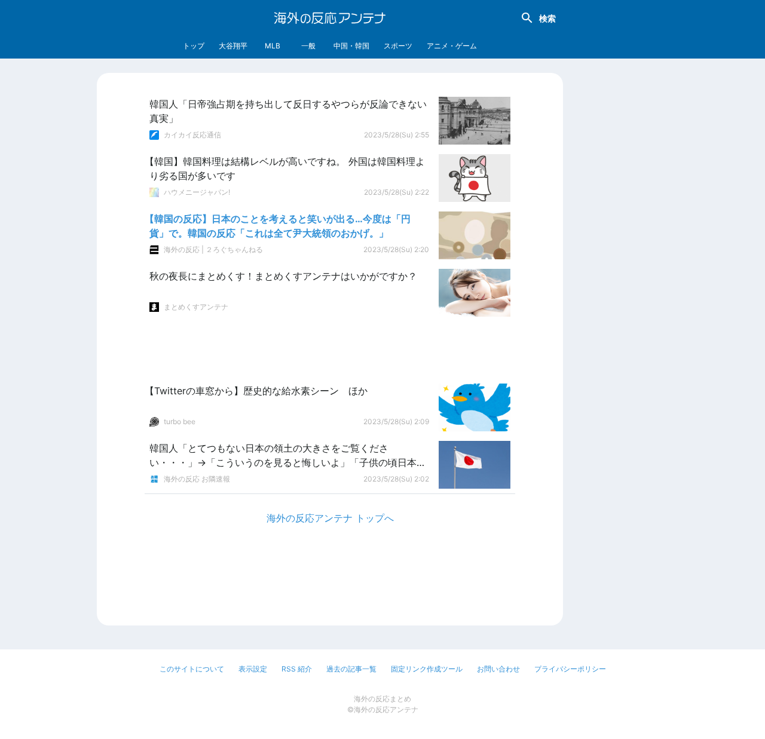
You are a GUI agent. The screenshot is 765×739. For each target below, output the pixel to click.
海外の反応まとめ (382, 698)
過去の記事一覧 (351, 668)
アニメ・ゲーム (452, 45)
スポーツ (398, 45)
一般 (308, 45)
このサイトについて (192, 668)
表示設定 (252, 668)
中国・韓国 (351, 45)
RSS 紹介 (296, 668)
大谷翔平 (233, 45)
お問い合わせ (498, 668)
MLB (272, 45)
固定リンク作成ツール (427, 668)
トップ (193, 45)
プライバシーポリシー (570, 668)
